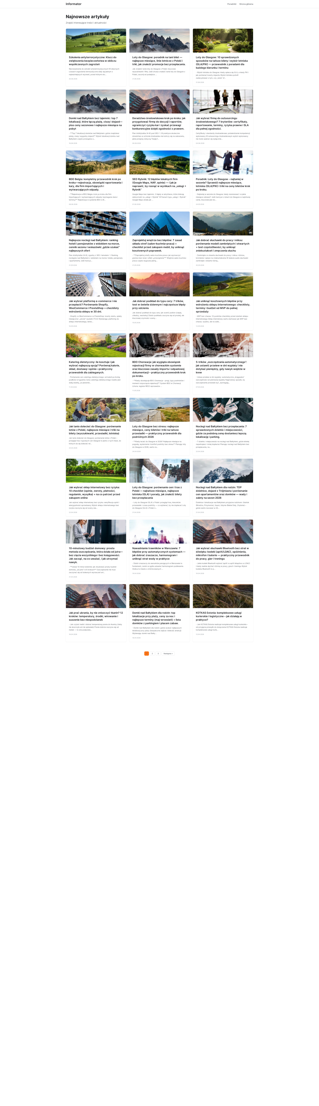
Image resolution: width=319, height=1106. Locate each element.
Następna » (168, 654)
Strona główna (246, 4)
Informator (73, 4)
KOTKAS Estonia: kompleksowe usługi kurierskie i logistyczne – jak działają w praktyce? (219, 616)
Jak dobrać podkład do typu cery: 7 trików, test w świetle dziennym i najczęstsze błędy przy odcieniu (159, 305)
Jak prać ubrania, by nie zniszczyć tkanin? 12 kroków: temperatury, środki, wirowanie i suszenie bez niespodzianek (96, 616)
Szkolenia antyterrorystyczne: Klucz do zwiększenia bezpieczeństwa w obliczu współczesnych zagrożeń (92, 61)
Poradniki (231, 4)
